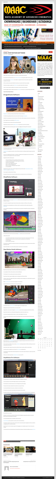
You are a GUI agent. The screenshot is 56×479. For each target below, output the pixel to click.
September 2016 (40, 331)
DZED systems (17, 120)
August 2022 (40, 226)
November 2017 (40, 310)
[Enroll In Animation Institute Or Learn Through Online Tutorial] (8, 449)
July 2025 (39, 174)
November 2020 (40, 257)
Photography (40, 133)
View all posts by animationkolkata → (15, 468)
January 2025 (40, 183)
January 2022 (40, 236)
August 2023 (40, 208)
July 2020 (39, 263)
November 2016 (40, 328)
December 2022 (40, 220)
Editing (39, 109)
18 (47, 344)
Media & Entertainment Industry (43, 130)
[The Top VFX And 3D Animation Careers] (31, 449)
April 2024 (39, 196)
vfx (38, 142)
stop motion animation (16, 441)
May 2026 (39, 161)
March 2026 (40, 164)
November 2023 (40, 204)
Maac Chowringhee (41, 121)
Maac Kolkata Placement (41, 126)
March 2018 (40, 304)
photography (25, 115)
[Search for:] (44, 52)
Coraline (31, 168)
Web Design (40, 151)
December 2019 (40, 273)
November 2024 (40, 186)
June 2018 (39, 300)
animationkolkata (10, 54)
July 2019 (39, 281)
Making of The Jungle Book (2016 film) (29, 46)
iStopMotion (15, 199)
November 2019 (40, 275)
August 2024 (40, 190)
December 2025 (40, 168)
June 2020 (39, 264)
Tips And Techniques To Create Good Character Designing (18, 454)
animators (12, 79)
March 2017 (40, 322)
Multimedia (39, 132)
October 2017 (40, 312)
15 (40, 344)
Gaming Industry (40, 115)
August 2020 (40, 261)
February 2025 (40, 181)
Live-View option (7, 281)
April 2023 (39, 214)
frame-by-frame (12, 305)
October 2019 (40, 276)
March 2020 (40, 269)
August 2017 (40, 315)
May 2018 (39, 301)
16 (42, 344)
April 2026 (39, 162)
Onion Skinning (6, 420)
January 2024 (40, 201)
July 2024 (39, 192)
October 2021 (40, 241)
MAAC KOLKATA (40, 124)
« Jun (38, 350)
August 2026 (40, 156)
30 (42, 347)
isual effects (39, 120)
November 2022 (40, 221)
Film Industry (40, 112)
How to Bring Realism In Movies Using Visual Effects (13, 46)
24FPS (39, 93)
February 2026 (40, 165)
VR (38, 148)
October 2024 (40, 187)
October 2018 (40, 294)
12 (49, 342)
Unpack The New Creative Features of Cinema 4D (33, 48)
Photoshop (5, 206)
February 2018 (40, 306)
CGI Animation (40, 102)
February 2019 (40, 288)
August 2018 (40, 297)
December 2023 (40, 202)
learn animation (6, 441)
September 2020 (40, 260)
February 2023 (40, 217)
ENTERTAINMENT (41, 111)
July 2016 (39, 334)
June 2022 (39, 229)
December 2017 (40, 309)
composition (17, 309)
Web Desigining (40, 149)
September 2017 (40, 313)
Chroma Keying (11, 340)
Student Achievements (41, 136)
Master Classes (40, 127)
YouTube (19, 349)
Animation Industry (6, 51)
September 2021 (40, 242)
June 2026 (39, 159)
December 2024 (40, 184)
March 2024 (40, 198)
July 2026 (39, 158)
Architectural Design (41, 99)
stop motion (11, 441)
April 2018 (39, 303)
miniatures (15, 85)
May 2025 (39, 177)
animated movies (15, 354)
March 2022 (40, 233)
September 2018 (40, 295)
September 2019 (40, 278)
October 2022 (40, 223)
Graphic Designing (40, 117)
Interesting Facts (40, 118)
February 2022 (40, 235)
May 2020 (39, 266)
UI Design (39, 139)
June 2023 (39, 211)
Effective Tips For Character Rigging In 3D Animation (38, 44)
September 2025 (40, 171)
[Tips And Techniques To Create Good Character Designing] (20, 449)
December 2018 (40, 291)
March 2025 (40, 180)
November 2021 (40, 239)
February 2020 (40, 270)
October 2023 (40, 205)
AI (38, 95)
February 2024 (40, 199)
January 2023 (40, 218)
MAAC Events (40, 123)
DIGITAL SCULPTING (41, 108)
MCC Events (40, 129)
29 (40, 347)
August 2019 (40, 279)
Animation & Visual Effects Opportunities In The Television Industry (15, 44)
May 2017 (39, 319)
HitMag (51, 477)
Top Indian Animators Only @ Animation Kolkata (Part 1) (13, 48)
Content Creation (40, 105)
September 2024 (40, 189)
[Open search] (52, 44)
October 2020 (40, 258)
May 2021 (39, 248)
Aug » (40, 350)
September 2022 (40, 224)
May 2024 (39, 195)
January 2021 (40, 254)
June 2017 (39, 318)
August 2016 (40, 332)
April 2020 (39, 267)
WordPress (47, 477)
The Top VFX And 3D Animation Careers (29, 454)
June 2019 (39, 282)
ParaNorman (5, 169)
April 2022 (39, 232)
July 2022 (39, 227)
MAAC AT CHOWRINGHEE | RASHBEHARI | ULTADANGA (25, 25)
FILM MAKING (40, 114)
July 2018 (39, 298)
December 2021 (40, 238)
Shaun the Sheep (11, 169)
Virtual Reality (40, 145)
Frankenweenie (27, 168)
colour (19, 233)
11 (47, 342)
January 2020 (40, 272)
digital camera (16, 124)
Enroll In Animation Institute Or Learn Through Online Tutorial (8, 454)
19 (49, 344)
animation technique (18, 77)
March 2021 (40, 251)
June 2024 (39, 193)
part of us (33, 429)
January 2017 (40, 325)
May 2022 (39, 230)
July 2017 (39, 316)
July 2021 (39, 245)
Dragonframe (6, 113)
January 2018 (40, 307)
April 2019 (39, 285)
